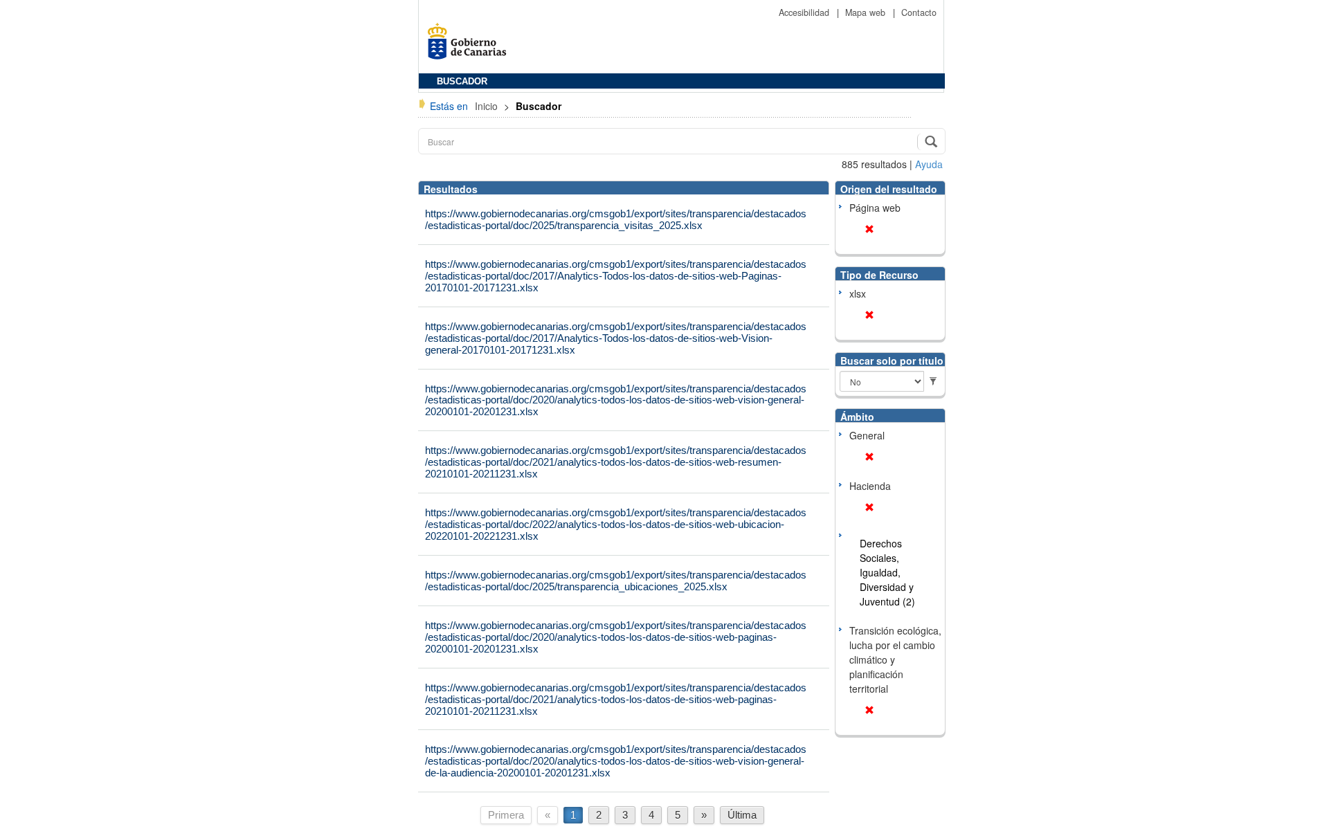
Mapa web (866, 12)
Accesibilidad (805, 12)
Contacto (919, 12)
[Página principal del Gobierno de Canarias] (471, 46)
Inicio (487, 106)
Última (742, 815)
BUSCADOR (462, 81)
